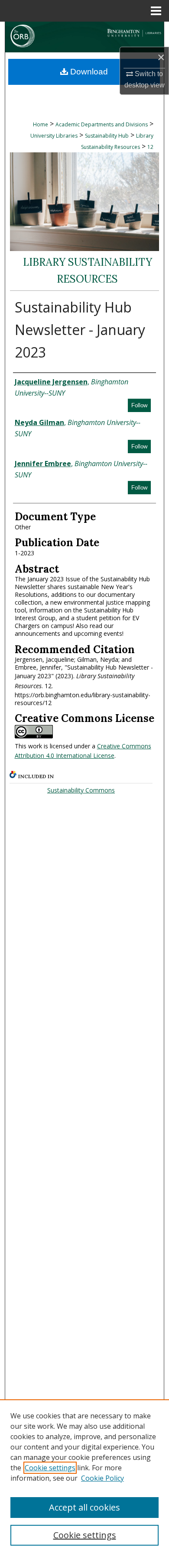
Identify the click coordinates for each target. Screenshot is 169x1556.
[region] (84, 1477)
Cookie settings (50, 1467)
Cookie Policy (102, 1478)
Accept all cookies (84, 1507)
